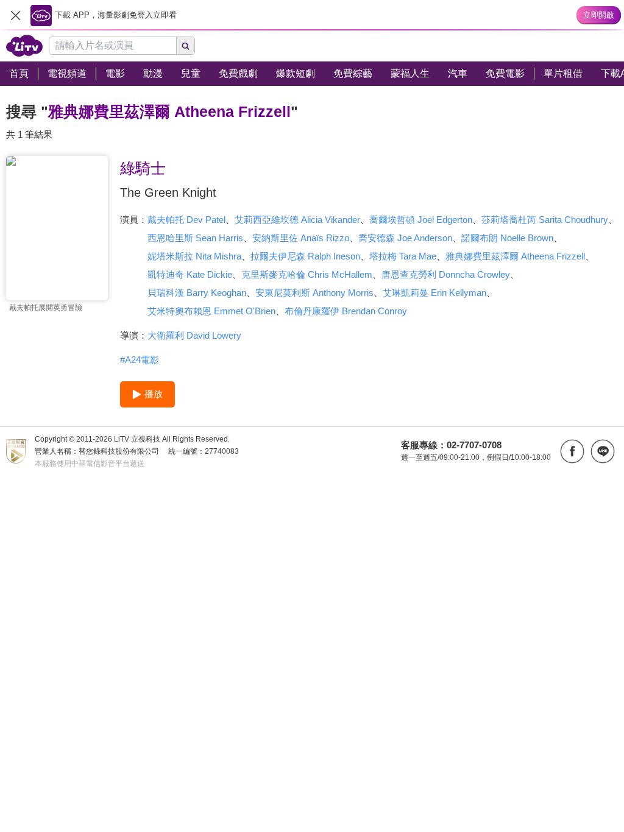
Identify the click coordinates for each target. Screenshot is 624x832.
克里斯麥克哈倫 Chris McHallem (306, 274)
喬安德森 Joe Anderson (405, 238)
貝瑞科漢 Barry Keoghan (196, 292)
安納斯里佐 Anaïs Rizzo (300, 238)
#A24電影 (139, 359)
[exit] (15, 15)
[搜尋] (186, 46)
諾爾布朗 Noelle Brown (507, 238)
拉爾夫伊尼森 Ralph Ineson (305, 256)
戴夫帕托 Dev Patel (186, 219)
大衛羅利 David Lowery (194, 335)
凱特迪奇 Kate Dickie (189, 274)
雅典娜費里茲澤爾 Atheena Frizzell (515, 256)
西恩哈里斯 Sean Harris (195, 238)
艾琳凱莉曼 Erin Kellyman (434, 292)
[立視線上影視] (24, 46)
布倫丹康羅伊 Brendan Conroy (346, 311)
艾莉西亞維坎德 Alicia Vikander (297, 219)
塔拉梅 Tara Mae (402, 256)
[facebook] (572, 451)
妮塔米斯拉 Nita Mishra (194, 256)
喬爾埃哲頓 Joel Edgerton (420, 219)
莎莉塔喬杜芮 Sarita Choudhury (544, 219)
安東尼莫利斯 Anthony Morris (314, 292)
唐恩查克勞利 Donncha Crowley (445, 274)
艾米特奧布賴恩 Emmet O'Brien (211, 311)
